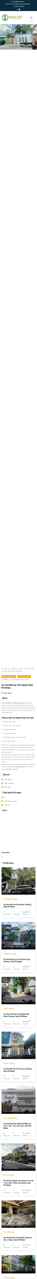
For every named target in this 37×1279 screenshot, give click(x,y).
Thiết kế (7, 805)
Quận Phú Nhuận (24, 676)
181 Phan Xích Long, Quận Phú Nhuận (15, 947)
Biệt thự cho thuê (18, 668)
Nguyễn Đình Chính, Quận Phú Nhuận (15, 1002)
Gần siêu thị (8, 780)
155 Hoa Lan (8, 1056)
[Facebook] (17, 9)
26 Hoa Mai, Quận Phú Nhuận (13, 892)
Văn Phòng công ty (10, 801)
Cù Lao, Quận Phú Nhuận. (12, 1168)
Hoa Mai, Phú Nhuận (10, 1271)
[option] (18, 38)
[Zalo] (19, 9)
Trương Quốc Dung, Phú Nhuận (13, 1225)
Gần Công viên (9, 783)
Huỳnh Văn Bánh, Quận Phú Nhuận (14, 1111)
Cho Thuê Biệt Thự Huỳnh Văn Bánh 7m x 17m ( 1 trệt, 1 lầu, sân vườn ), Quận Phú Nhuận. (17, 1126)
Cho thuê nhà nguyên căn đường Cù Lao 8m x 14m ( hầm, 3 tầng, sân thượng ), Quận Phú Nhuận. (18, 1183)
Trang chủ (6, 668)
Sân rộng (7, 787)
